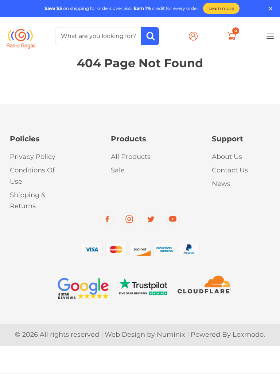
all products (131, 157)
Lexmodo (248, 335)
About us (227, 157)
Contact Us (230, 170)
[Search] (150, 36)
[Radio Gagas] (21, 35)
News (221, 184)
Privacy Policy (32, 157)
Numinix (171, 335)
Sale (118, 170)
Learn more (221, 8)
